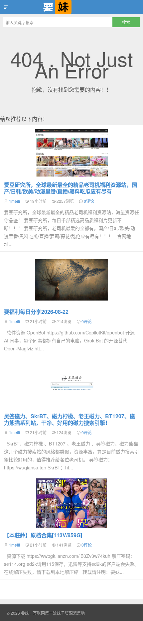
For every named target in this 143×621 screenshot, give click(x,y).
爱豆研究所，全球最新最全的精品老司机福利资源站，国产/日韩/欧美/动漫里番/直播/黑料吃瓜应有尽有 (70, 188)
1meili (14, 201)
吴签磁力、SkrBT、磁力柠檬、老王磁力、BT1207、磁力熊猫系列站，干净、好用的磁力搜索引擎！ (69, 419)
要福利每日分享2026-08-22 (36, 311)
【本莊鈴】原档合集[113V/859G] (43, 535)
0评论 (89, 201)
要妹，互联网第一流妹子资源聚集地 (71, 7)
